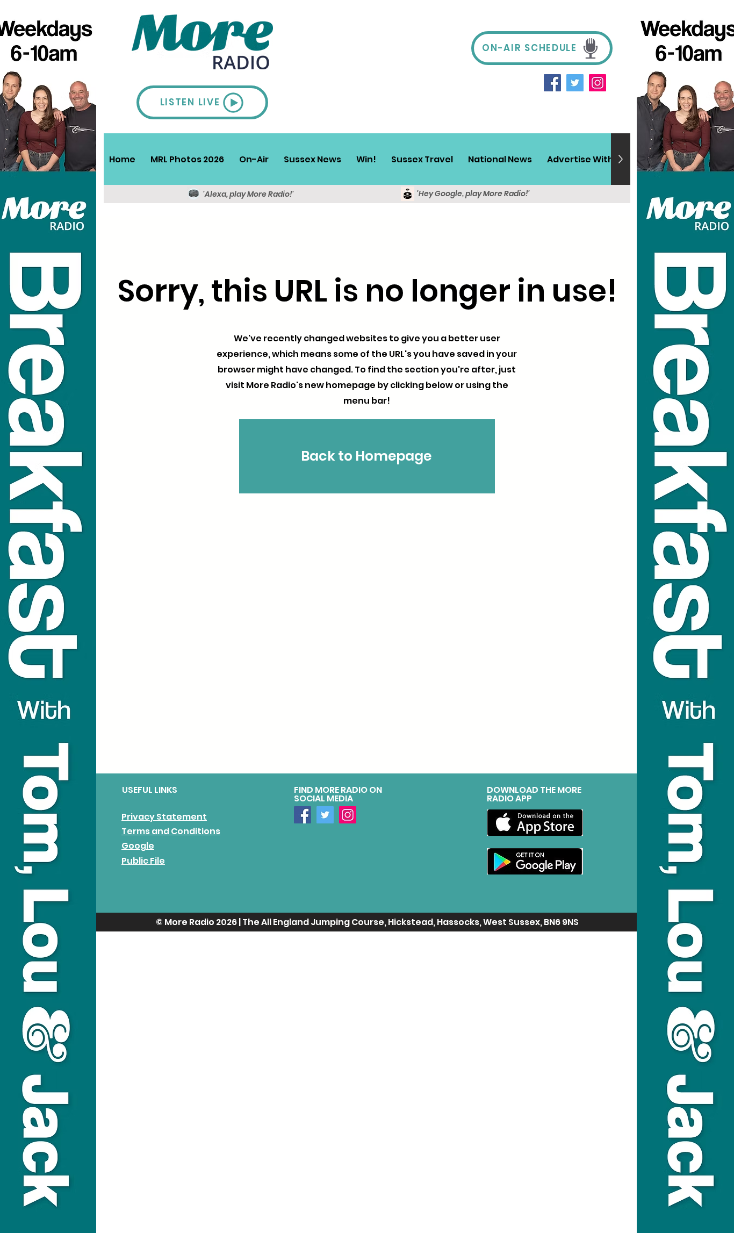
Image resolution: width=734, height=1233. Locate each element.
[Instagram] (597, 82)
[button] (254, 159)
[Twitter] (575, 82)
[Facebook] (552, 82)
